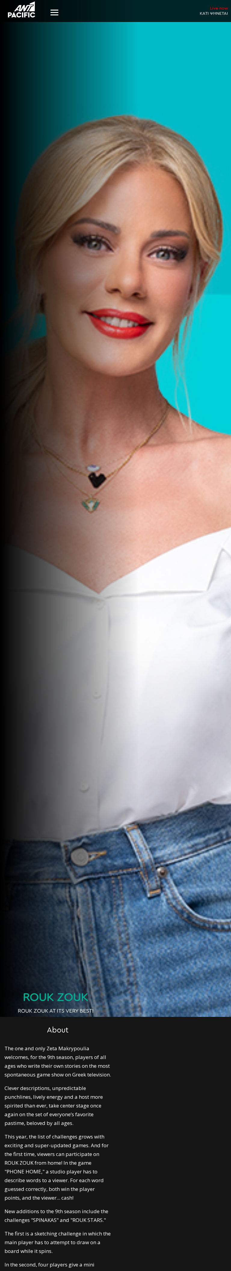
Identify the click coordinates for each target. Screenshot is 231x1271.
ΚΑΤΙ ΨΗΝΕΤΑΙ (214, 11)
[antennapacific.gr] (21, 9)
